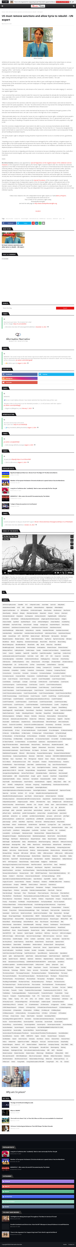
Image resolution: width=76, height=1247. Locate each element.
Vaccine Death (48, 1021)
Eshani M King (59, 750)
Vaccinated (39, 1016)
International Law (33, 218)
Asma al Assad (27, 624)
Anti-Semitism (14, 619)
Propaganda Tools (18, 907)
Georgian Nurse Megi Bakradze (11, 773)
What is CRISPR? (15, 1110)
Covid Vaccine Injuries (8, 684)
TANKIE (30, 967)
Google (33, 776)
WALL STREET (64, 1044)
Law (59, 824)
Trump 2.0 (5, 996)
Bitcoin (13, 642)
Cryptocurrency (13, 707)
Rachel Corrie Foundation (40, 913)
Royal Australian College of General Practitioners (43, 927)
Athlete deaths (19, 630)
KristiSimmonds (22, 824)
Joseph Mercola (30, 819)
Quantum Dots (65, 910)
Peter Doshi (51, 890)
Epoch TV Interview (25, 750)
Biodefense (6, 642)
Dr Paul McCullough (61, 733)
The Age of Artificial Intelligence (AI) (21, 1103)
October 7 (11, 876)
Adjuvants (29, 607)
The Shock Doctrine (59, 981)
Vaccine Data (39, 1021)
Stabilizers (22, 959)
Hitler (64, 781)
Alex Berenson (57, 610)
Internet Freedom (20, 804)
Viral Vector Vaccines (53, 1041)
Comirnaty (65, 667)
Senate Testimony (18, 941)
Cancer (4, 653)
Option (61, 879)
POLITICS (34, 899)
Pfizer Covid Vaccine (43, 893)
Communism (6, 670)
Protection (66, 907)
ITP (40, 807)
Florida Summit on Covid (19, 762)
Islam (52, 804)
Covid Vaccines (33, 684)
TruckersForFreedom (47, 993)
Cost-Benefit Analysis (42, 676)
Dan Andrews (27, 707)
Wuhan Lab (49, 1059)
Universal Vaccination (58, 1001)
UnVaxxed (20, 1004)
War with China (44, 1047)
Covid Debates (7, 682)
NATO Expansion (12, 861)
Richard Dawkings (16, 921)
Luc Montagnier (16, 833)
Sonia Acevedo (50, 950)
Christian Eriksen (56, 662)
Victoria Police (55, 1039)
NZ (69, 873)
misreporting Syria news (63, 847)
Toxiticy (21, 990)
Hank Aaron (26, 779)
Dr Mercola (6, 733)
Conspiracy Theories (59, 670)
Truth (33, 996)
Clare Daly (61, 664)
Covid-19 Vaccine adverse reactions (12, 693)
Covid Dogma (16, 682)
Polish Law (26, 899)
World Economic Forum (21, 1059)
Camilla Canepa (30, 650)
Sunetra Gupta (52, 961)
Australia (38, 630)
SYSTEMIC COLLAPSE (8, 967)
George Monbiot (41, 770)
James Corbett (28, 810)
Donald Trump (18, 727)
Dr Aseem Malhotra (41, 727)
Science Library (7, 939)
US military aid (45, 1010)
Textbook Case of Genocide (57, 970)
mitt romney (13, 850)
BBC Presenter (45, 636)
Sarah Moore (38, 933)
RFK (71, 919)
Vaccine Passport (19, 1027)
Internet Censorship (8, 804)
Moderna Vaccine (55, 850)
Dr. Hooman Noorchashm (42, 739)
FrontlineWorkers (7, 764)
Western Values (30, 1053)
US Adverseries (45, 1004)
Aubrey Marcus (30, 630)
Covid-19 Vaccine (38, 690)
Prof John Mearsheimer (33, 901)
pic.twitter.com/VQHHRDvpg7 (12, 405)
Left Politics (30, 827)
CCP (47, 656)
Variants (43, 1036)
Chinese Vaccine (35, 662)
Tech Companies (54, 967)
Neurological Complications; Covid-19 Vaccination (16, 864)
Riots (36, 921)
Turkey (4, 999)
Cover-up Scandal (54, 676)
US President (53, 1013)
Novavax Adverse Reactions (10, 873)
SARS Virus (47, 933)
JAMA (12, 810)
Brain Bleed (58, 644)
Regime (58, 916)
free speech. (36, 762)
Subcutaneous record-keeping (16, 961)
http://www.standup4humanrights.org (46, 203)
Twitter (10, 999)
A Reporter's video (35, 604)
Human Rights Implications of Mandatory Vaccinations (17, 790)
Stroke (4, 961)
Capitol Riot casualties (45, 653)
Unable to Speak (46, 1001)
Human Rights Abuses (41, 787)
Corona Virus (16, 673)
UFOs (31, 999)
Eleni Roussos (46, 744)
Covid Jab (24, 682)
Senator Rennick (39, 941)
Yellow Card (6, 1061)
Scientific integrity (17, 939)
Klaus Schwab (6, 824)
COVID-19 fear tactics (8, 687)
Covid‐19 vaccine (35, 696)
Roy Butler (25, 927)
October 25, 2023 (29, 525)
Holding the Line (19, 784)
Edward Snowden (24, 744)
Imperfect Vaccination (58, 799)
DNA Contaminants (63, 722)
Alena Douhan (9, 218)
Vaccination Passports (62, 1019)
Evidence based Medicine (20, 756)
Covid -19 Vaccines (25, 679)
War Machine (14, 1047)
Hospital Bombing (46, 784)
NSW (32, 873)
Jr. (64, 819)
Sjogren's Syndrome (54, 947)
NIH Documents (20, 867)
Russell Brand (6, 930)
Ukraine (48, 999)
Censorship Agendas (8, 659)
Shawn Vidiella (17, 944)
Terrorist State (44, 970)
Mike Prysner (23, 847)
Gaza (33, 767)
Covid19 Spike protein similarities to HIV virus (37, 699)
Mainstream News (39, 833)
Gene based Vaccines (65, 767)
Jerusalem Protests (53, 813)
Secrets (48, 939)
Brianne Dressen (51, 647)
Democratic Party (62, 716)
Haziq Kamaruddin (45, 779)
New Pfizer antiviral (36, 864)
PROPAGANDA (6, 907)
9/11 (26, 604)
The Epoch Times (63, 976)
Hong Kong (36, 784)
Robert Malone (17, 924)
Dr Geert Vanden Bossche (28, 730)
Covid (4, 679)
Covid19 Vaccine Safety (61, 702)
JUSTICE (14, 821)
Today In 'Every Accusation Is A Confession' (23, 504)
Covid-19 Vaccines (23, 696)
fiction (46, 759)
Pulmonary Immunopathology (26, 910)
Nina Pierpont (38, 867)
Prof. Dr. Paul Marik (59, 901)
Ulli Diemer (65, 999)
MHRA (29, 844)
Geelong (55, 767)
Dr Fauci (17, 730)
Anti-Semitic (6, 619)
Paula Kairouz (52, 884)
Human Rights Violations (39, 790)
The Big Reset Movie (53, 973)
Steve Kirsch (69, 959)
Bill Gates (68, 639)
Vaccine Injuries (41, 1024)
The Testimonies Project (9, 984)
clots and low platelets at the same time (23, 667)
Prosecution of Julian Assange (41, 907)
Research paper (54, 919)
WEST (53, 1050)
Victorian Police (65, 1039)
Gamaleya (5, 767)
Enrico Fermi (51, 747)
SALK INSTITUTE (7, 933)
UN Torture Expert (34, 1001)
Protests (5, 910)
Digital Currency (51, 719)
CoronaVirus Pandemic (59, 673)
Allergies (22, 613)
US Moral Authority (21, 1013)
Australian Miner (18, 633)
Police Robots (18, 899)
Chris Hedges (45, 662)
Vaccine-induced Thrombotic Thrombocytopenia (43, 1033)
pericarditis (24, 890)
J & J (52, 807)
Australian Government (62, 630)
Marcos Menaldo (61, 836)
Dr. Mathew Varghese (65, 739)
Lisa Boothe (35, 830)
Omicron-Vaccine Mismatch (32, 876)
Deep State (39, 713)
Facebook (48, 756)
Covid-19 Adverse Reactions (54, 684)
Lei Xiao (37, 827)
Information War (41, 801)
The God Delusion (19, 979)
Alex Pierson (67, 610)
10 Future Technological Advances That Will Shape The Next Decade (31, 1126)
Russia (14, 930)
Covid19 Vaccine (33, 702)
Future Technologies (19, 764)
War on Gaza (23, 1047)
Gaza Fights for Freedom (43, 767)
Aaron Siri (53, 604)
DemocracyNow (51, 716)
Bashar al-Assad (35, 636)
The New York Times (24, 981)
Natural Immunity (23, 861)
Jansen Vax (47, 810)
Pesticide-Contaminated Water (38, 890)
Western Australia (7, 1053)
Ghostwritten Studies (41, 773)
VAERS (22, 1036)
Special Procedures (39, 180)
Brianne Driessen (62, 647)
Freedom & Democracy (55, 762)
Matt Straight (6, 841)
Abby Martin (61, 604)
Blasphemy (20, 642)
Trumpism (13, 996)
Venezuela (31, 1039)
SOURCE (38, 211)
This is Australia (36, 984)
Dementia (34, 716)
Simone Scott (36, 947)
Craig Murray (64, 704)
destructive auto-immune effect (19, 719)
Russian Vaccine (35, 930)
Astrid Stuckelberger (8, 630)
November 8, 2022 (41, 327)
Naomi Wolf (14, 859)
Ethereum (21, 753)
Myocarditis (63, 856)
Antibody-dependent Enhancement (30, 619)
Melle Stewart (6, 844)
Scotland (33, 939)
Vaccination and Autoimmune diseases (43, 1019)
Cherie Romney (65, 659)
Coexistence (57, 667)
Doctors (5, 724)
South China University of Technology (12, 953)
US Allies (63, 1004)
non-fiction (18, 870)
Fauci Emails (19, 759)
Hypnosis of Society (65, 790)
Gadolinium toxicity (41, 764)
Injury (48, 801)
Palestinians (36, 881)
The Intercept (59, 979)
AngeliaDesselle (52, 616)
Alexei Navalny (6, 613)
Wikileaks (46, 1056)
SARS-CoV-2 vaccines (48, 936)
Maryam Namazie (35, 839)
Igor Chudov (28, 796)
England (34, 747)
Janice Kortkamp (38, 810)
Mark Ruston (14, 839)
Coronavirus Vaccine (8, 676)
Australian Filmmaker (48, 630)
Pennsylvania (39, 887)
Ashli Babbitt (6, 624)
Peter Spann (17, 893)
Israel (71, 804)
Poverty (5, 901)
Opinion (54, 879)
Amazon (50, 613)
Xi (67, 1059)
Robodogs (38, 924)
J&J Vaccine (62, 807)
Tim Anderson (46, 987)
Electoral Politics (36, 744)
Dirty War (67, 719)
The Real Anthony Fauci (38, 981)
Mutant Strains (46, 856)
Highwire (49, 781)
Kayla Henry (30, 821)
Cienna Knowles (41, 664)
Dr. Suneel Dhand (32, 742)
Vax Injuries (62, 1036)
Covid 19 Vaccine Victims (58, 679)
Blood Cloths (43, 642)
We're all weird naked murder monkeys (34, 1050)
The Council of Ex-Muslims (9, 976)
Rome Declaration (65, 924)
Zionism (66, 1061)
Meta (24, 844)
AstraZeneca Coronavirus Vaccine (20, 627)
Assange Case (44, 624)
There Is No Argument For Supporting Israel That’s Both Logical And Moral (33, 1232)
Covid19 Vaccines (7, 704)
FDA (25, 759)
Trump (66, 993)
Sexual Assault (49, 941)
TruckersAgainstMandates (19, 993)
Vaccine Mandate (67, 1024)
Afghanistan (49, 607)
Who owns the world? (8, 1056)
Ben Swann (64, 636)
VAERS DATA (30, 1036)
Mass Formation (52, 839)
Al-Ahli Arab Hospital (36, 610)
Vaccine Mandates (7, 1027)
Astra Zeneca (65, 624)
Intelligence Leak (57, 801)
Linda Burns (16, 830)
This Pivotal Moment (47, 984)
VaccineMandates (63, 1033)
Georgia (61, 770)
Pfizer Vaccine (54, 893)
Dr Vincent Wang (7, 739)
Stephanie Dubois (48, 959)
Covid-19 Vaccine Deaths (30, 693)
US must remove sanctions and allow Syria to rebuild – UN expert (13, 246)
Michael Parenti (57, 844)
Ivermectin (46, 807)
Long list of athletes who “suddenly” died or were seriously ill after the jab (33, 488)
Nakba (70, 856)
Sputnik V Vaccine (13, 959)
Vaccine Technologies (41, 1030)
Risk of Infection (55, 921)
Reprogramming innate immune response (37, 919)
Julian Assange (6, 821)
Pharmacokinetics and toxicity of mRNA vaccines (36, 896)
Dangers (54, 707)
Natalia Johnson (56, 859)
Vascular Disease (52, 1036)
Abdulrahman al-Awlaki (9, 607)
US (26, 1004)
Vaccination (28, 1019)
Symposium (55, 964)
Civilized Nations (51, 664)
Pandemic (44, 881)
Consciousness (40, 670)
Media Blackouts (32, 841)
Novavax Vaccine (24, 873)
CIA (15, 664)
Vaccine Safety (17, 1030)
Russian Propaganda (23, 930)
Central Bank (19, 659)
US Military (36, 1010)
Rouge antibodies (15, 927)
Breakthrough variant (8, 647)
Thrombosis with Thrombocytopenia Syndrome (27, 987)
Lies (71, 827)
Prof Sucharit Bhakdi (46, 901)
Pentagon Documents (58, 887)
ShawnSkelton (26, 944)
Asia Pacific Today (16, 624)
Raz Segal (66, 913)
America (57, 613)
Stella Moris (38, 959)
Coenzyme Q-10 (47, 667)
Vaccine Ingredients (30, 1024)
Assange (36, 624)
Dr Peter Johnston (7, 736)
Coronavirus (34, 673)
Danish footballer (19, 710)
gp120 (39, 776)
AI (18, 610)
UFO (26, 999)
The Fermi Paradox (8, 979)
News (55, 864)
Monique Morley (7, 853)
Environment (60, 747)
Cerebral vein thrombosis (31, 659)
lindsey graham (26, 830)
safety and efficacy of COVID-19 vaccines (57, 930)
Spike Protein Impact (54, 956)
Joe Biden (25, 816)
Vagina (37, 1036)
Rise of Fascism (44, 921)
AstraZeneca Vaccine (55, 627)
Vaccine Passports (30, 1027)
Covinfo (56, 704)
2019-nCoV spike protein (9, 604)
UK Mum (41, 999)
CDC (51, 656)
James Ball (19, 810)
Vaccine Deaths (58, 1021)
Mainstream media (27, 833)
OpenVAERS (47, 879)
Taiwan (17, 967)
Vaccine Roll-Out (7, 1030)
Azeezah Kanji (12, 636)
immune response (38, 796)
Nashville (47, 859)
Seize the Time (65, 939)
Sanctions (49, 218)
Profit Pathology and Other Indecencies (45, 904)
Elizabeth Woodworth (57, 744)
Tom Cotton (6, 990)
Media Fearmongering (44, 841)
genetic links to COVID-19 (9, 770)
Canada (38, 650)
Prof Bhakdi (21, 901)
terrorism (35, 970)
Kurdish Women (33, 824)
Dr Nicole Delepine (48, 733)
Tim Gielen (55, 987)
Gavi (29, 767)
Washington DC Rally (16, 1050)
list (56, 830)
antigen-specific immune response (50, 619)
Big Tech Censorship (58, 639)
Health (54, 779)
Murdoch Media (36, 856)
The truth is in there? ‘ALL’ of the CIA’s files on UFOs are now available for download (36, 1118)
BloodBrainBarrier (20, 644)
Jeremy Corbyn (41, 813)
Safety (43, 930)
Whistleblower (49, 1053)
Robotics (46, 924)
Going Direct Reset (24, 776)
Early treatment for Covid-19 (54, 742)
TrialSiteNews (6, 993)
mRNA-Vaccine (6, 856)
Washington (6, 1050)
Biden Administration (37, 639)
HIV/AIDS (10, 784)
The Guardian (41, 979)
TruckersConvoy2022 (33, 993)
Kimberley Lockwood (49, 821)
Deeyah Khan (47, 713)
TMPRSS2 (70, 987)
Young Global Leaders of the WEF (35, 1061)
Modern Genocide (23, 850)
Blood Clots (52, 642)
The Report (49, 981)
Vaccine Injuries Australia (54, 1024)
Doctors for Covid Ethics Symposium (33, 724)
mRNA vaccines (69, 853)
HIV (69, 781)
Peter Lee (59, 890)
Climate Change (7, 667)
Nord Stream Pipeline (28, 870)
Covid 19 (34, 679)
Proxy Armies (12, 910)
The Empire (54, 976)
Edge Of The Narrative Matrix (10, 744)
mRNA (39, 853)
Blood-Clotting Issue (8, 644)
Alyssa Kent (43, 613)
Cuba (20, 707)
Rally (50, 913)
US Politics (44, 1013)
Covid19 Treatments (8, 702)
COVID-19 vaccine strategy (10, 696)
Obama (5, 876)
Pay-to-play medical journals (10, 887)
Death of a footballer (66, 710)
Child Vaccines (6, 662)
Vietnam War (12, 1041)
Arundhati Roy (65, 622)
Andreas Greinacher (40, 616)
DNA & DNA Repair (51, 722)
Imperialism (69, 799)
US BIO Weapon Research (9, 1007)
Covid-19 (41, 684)
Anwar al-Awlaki (7, 622)
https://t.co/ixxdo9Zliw (19, 324)
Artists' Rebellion (55, 622)
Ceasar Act (17, 218)
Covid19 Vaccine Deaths (46, 702)
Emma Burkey (6, 747)
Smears (63, 947)
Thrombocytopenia (60, 984)
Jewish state (6, 816)
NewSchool (62, 864)
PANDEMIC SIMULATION (55, 881)
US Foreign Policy (30, 1007)
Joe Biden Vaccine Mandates (37, 816)
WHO (66, 1053)
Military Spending (50, 847)
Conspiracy (49, 670)
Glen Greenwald (63, 773)
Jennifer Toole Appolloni (29, 813)
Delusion (26, 716)
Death (56, 710)
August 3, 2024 (22, 363)
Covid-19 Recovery (44, 687)
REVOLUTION (64, 919)
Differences (42, 719)
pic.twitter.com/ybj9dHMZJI (11, 442)
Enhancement (42, 747)
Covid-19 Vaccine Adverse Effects (54, 690)
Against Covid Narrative (9, 610)
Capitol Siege (57, 653)
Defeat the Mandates (58, 713)
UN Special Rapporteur (21, 1001)
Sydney (48, 964)
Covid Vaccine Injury (21, 684)
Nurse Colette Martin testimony (57, 873)
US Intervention (28, 1010)
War (71, 1044)
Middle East (42, 218)
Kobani (14, 824)
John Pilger (66, 816)
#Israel (37, 522)
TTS (38, 996)
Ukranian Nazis (56, 999)
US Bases (70, 1004)
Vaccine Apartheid (28, 1021)
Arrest (34, 622)
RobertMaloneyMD (28, 924)
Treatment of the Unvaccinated (33, 990)
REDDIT (37, 916)
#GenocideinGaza (44, 522)
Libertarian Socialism (57, 827)
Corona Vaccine (7, 673)
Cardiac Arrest (66, 653)
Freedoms (66, 762)
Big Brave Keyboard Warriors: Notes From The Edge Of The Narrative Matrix (33, 473)
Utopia (23, 1016)
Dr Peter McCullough (19, 736)
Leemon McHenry (19, 827)
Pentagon (47, 887)
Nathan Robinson (67, 859)
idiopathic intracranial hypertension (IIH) (46, 793)
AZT (19, 636)
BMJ (38, 644)
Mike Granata (14, 847)
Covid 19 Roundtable (44, 679)
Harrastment (34, 779)
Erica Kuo (51, 750)
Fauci (12, 759)
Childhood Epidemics (18, 662)
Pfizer (24, 893)
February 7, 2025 (27, 408)
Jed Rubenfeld (61, 810)
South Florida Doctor (30, 953)
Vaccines (16, 1036)
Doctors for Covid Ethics (15, 724)
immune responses (51, 796)
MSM (14, 856)
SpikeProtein (65, 956)
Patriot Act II (43, 884)
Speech (5, 956)
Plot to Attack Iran (7, 899)
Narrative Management (26, 859)
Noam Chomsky (57, 867)
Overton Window (19, 881)
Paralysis (16, 884)
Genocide (20, 770)
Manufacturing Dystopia (39, 836)
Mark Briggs (6, 839)
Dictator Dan (33, 719)
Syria (60, 218)
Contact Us (71, 1244)
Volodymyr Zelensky (53, 1044)
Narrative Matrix (38, 859)
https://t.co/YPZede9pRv (66, 522)
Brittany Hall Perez (7, 650)
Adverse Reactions (39, 607)
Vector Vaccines (23, 1039)
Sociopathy (41, 950)
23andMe (20, 604)
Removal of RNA (19, 919)
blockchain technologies (31, 642)
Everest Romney (7, 756)
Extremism (31, 756)
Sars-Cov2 (59, 936)
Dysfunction (42, 742)
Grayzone (45, 776)
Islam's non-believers (61, 804)
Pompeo (58, 899)
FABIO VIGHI (40, 756)
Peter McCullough (7, 893)
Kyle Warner (42, 824)
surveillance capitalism (9, 964)
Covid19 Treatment (57, 699)
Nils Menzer (30, 867)
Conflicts (23, 670)
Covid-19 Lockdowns (31, 687)
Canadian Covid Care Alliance (50, 650)
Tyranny (17, 999)
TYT (22, 999)
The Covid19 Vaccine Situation (26, 976)
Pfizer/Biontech (18, 896)
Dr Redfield (42, 736)
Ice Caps (31, 793)
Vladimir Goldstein (32, 1044)
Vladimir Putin (42, 1044)
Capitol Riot (34, 653)
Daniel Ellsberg (63, 707)
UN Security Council (8, 1001)
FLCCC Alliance (6, 762)
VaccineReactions (7, 1036)
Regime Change (67, 916)
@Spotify (13, 459)
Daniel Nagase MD (7, 710)
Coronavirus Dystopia (45, 673)
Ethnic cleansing (31, 753)
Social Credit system (8, 950)
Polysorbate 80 (50, 899)
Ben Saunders (55, 636)
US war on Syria (15, 1016)
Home (3, 12)
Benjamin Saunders (8, 639)
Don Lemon (67, 724)
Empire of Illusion (25, 747)
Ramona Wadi (58, 913)
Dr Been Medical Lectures (55, 727)
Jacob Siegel (6, 810)
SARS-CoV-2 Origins (8, 936)
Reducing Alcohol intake (48, 916)
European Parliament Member (62, 753)
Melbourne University (66, 841)
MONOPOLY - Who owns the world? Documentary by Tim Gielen (30, 496)
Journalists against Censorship (53, 819)
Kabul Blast (22, 821)
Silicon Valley (6, 947)
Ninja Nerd (47, 867)
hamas (19, 779)
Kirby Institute (60, 821)
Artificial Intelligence (43, 622)
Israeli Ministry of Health (26, 807)
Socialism (27, 950)
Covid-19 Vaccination (8, 690)
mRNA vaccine (58, 853)
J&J (56, 807)
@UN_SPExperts (61, 196)
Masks (44, 839)
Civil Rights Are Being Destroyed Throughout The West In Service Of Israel (33, 1216)
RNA (62, 921)
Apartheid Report (25, 622)
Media (24, 841)
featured (40, 759)
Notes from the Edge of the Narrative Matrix (48, 870)
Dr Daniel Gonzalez (8, 730)
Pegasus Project (29, 887)
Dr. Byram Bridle (29, 739)
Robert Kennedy (7, 924)
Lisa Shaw (43, 830)
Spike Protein (29, 956)
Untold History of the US (9, 1004)
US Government (7, 1010)
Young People (50, 1061)
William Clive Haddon (56, 1056)
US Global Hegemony (65, 1007)
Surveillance (61, 961)
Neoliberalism (53, 861)
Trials (65, 990)
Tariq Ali (45, 967)
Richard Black (6, 921)
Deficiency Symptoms (8, 716)
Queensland (6, 913)
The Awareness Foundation (39, 973)
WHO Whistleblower (21, 1056)
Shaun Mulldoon (7, 944)
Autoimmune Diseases (64, 633)
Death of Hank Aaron (8, 713)
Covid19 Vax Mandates (32, 704)
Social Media (19, 950)
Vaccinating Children (50, 1016)
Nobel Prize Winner (8, 870)
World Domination (8, 1059)
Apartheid (16, 622)
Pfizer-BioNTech (64, 893)
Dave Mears (39, 710)
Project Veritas (61, 904)
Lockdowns (62, 830)
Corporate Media (20, 676)
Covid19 (44, 696)
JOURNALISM (40, 819)
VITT (23, 1044)
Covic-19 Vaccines (66, 676)
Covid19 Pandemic (18, 699)
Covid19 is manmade (63, 696)
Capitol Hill (26, 653)
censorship (66, 656)
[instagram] (20, 378)
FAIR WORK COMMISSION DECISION (62, 756)
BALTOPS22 (25, 636)
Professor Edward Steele (9, 904)
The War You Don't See (24, 984)
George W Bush (52, 770)
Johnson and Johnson (8, 819)
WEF (48, 1050)
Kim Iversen (38, 821)
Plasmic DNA (65, 896)
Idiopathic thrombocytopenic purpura (13, 796)
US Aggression (55, 1004)
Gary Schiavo (22, 767)
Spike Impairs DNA (19, 956)
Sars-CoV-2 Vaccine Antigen (34, 936)
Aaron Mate (45, 604)
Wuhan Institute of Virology (36, 1059)
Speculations (63, 953)
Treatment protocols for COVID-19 (53, 990)
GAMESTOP (13, 767)
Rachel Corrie (15, 913)
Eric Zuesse (44, 750)
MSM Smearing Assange (23, 856)
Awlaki (4, 636)
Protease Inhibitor (56, 907)
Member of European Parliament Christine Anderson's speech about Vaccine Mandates (37, 480)
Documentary (49, 724)
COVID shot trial (43, 682)
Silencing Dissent (59, 944)
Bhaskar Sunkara (19, 639)
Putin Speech (45, 910)
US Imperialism (17, 1010)
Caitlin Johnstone (19, 650)
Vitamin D (17, 1044)
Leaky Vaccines (66, 824)
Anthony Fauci (62, 616)
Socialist (34, 950)
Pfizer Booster (32, 893)
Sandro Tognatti (29, 933)
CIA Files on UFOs (23, 664)
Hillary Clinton (57, 781)
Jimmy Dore (14, 816)
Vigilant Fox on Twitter (23, 1041)
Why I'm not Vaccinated (35, 1056)
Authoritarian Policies (50, 633)
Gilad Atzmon (52, 773)
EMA (67, 744)
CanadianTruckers (65, 650)
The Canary (64, 973)
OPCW (58, 876)
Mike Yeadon (40, 847)
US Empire (21, 1007)
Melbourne (55, 841)
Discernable (6, 722)
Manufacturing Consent (24, 836)
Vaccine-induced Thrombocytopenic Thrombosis (15, 1033)
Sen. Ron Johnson (7, 941)
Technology (15, 970)
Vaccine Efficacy (7, 1024)
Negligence (44, 861)
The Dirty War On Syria (42, 976)
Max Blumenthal (16, 841)
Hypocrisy (5, 793)
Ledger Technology (8, 827)
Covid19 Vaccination (21, 702)
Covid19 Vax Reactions (46, 704)
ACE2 (18, 607)
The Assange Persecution (22, 973)
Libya (66, 827)
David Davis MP (49, 710)
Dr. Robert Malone (20, 742)
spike (10, 956)
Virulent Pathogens (8, 1044)
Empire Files (15, 747)
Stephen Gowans (59, 959)
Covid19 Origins (7, 699)
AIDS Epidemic (24, 610)
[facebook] (20, 374)
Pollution (41, 899)
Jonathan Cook (20, 819)
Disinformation (15, 722)
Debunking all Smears (27, 713)
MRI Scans (32, 853)
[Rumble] (56, 378)
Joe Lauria (49, 816)
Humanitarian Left (53, 790)
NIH (13, 867)
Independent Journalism (9, 801)
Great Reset (53, 776)
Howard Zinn (20, 787)
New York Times (48, 864)
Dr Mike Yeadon (26, 733)
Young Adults (20, 1061)
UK (36, 999)
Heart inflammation (17, 781)
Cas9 (37, 656)
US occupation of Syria (34, 1013)
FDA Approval (32, 759)
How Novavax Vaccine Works (60, 784)
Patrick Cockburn (33, 884)
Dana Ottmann (46, 707)
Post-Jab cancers (67, 899)
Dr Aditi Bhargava (28, 727)
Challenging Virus (45, 659)
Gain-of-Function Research (59, 764)
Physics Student (55, 896)
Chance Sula (55, 659)
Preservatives (12, 901)
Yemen (13, 1061)
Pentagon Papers (7, 890)
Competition (15, 670)
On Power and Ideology (48, 876)
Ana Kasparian (29, 616)
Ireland (47, 804)
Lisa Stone (50, 830)
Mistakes (5, 850)
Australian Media (7, 633)
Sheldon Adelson (37, 944)
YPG (57, 1061)
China (27, 662)
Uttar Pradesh (30, 1016)
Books (42, 644)
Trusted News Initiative (24, 996)
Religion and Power (8, 919)
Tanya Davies (37, 967)
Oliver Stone (20, 876)
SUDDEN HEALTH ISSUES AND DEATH (36, 961)
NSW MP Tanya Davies (41, 873)
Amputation (20, 616)
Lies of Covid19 (7, 830)
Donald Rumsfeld (7, 727)
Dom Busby (58, 724)
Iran (35, 804)
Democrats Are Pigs (19, 2)
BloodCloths (31, 644)
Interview (29, 804)
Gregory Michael (63, 776)
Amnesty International (8, 616)
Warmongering (55, 1047)
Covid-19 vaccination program (24, 690)
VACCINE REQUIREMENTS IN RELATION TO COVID (50, 1027)
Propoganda (28, 907)
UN (7, 12)
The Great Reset (31, 979)
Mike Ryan (32, 847)
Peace (21, 887)
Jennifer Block (16, 813)
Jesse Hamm (63, 813)
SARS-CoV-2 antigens (65, 933)
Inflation (32, 801)
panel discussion (7, 884)
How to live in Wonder (8, 787)
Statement (55, 218)
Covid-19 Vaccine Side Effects (63, 693)
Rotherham (6, 927)
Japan (54, 810)
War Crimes (6, 1047)
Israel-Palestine (7, 807)
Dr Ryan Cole (62, 736)
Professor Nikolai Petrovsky (25, 904)
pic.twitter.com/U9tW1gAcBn (24, 360)
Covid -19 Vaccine (12, 679)
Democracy (42, 716)
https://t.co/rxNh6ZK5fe (20, 424)
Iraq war (40, 804)
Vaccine (5, 1021)
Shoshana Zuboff (48, 944)
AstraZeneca (6, 627)
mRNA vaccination (48, 853)
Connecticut (31, 670)
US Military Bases (55, 1010)
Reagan (5, 916)
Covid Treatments (54, 682)
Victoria (47, 1039)
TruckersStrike (58, 993)
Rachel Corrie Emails (26, 913)
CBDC (42, 656)
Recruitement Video (28, 916)
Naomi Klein (6, 859)
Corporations (30, 676)
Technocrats (6, 970)
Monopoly (16, 853)
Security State (55, 939)
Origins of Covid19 (8, 881)
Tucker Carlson (45, 996)
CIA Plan (32, 664)
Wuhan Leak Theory (59, 1059)
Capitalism (18, 653)
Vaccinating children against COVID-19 (13, 1019)
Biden (27, 639)
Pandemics (67, 881)
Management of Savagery (9, 836)
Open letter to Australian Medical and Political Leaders (17, 879)
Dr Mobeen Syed (37, 733)
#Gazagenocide (54, 522)
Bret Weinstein (31, 647)
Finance (53, 759)
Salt (14, 933)
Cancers (11, 653)
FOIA (29, 762)
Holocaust (28, 784)
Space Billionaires (42, 953)
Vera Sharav (40, 1039)
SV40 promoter (40, 964)
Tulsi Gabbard (55, 996)
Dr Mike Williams (15, 733)
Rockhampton (54, 924)
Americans (64, 613)
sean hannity (40, 939)
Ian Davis (20, 793)
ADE (23, 607)
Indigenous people (23, 801)
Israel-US (15, 807)
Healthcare (61, 779)
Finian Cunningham (62, 759)
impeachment (46, 799)
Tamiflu (23, 967)
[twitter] (56, 374)
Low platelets (6, 833)
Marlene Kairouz (24, 839)
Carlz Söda (30, 656)
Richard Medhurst (28, 921)
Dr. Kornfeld (55, 739)
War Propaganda (33, 1047)
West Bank (59, 1050)
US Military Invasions (8, 1013)
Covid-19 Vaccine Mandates (46, 693)
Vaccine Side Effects (28, 1030)
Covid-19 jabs (19, 687)
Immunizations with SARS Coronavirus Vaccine (29, 799)
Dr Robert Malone (52, 736)
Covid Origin (33, 682)
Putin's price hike (55, 910)
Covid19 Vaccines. (19, 704)
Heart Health (6, 781)
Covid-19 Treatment (56, 687)
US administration (33, 1004)
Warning (63, 1047)
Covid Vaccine (64, 682)
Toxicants (13, 990)
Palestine (28, 881)
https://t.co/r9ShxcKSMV (24, 459)
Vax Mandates (6, 1039)
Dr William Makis (18, 739)
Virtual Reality (64, 1041)
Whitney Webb (59, 1053)
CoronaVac (25, 673)
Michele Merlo (67, 844)
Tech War (63, 967)
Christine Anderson (67, 662)
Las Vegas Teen (52, 824)
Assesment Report (55, 624)
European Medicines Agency (44, 753)
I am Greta (13, 793)
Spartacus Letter (53, 953)
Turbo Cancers (65, 996)
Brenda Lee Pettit (20, 647)
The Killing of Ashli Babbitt (9, 981)
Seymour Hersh (60, 941)
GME (15, 776)
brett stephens (41, 647)
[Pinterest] (56, 382)
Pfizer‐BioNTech (7, 896)
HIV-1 (4, 784)
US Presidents (62, 1013)
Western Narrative (19, 1053)
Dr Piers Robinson (32, 736)
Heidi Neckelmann (39, 781)
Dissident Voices (26, 722)
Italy (36, 807)
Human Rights (24, 218)
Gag (49, 764)
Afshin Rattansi (58, 607)
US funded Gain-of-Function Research (47, 1007)
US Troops (5, 1016)
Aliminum (15, 613)
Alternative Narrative (32, 613)
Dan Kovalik (37, 707)
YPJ (61, 1061)
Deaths (18, 713)
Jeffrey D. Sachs (7, 813)
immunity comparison (8, 799)
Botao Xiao (49, 644)
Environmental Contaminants (10, 750)
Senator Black (29, 941)
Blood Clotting (62, 642)
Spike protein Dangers (41, 956)
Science (66, 936)
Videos (4, 1041)
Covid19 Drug (52, 696)
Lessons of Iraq (45, 827)
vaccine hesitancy (17, 1024)
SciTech (26, 939)
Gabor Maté (30, 764)
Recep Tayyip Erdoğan (15, 916)
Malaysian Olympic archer (53, 833)
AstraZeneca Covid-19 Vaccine (40, 627)
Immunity (60, 796)
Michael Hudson (46, 844)
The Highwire (50, 979)
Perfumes (16, 890)
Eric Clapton (35, 750)
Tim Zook (62, 987)
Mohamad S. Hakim (67, 850)
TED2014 (22, 970)
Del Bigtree (19, 716)
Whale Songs (40, 1053)
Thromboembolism (8, 987)
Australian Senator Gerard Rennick (34, 633)
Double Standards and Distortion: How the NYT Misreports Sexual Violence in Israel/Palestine (39, 1224)
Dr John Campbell (42, 730)
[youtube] (20, 382)
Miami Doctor (36, 844)
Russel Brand (61, 927)
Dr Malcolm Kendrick (66, 730)
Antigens (64, 619)
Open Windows (38, 879)
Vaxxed (14, 1039)
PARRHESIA (24, 884)
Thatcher (69, 970)
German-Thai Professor (28, 773)
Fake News (5, 759)
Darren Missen (30, 710)
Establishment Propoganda (10, 753)
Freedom (44, 762)
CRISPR (4, 707)
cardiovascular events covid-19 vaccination (14, 656)
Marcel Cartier (51, 836)
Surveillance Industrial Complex (25, 964)
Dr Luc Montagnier (54, 730)
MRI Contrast (24, 853)
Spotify (4, 959)
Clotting (38, 667)
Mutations (55, 856)
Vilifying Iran (35, 1041)
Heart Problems (28, 781)
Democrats (6, 719)
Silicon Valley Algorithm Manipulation (21, 947)
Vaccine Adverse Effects (15, 1021)
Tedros (29, 970)
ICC (26, 793)
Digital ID (60, 719)
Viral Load (42, 1041)
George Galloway (30, 770)
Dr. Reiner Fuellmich (8, 742)
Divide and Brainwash (38, 722)
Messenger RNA (16, 844)
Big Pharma (48, 639)
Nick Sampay (6, 867)
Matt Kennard (62, 839)
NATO (4, 861)
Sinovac (44, 947)
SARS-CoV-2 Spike (19, 936)
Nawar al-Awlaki (35, 861)
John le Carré (57, 816)
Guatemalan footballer (9, 779)
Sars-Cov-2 (55, 933)
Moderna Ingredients (42, 850)
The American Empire (8, 973)
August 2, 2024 (29, 445)
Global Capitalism (7, 776)
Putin (38, 910)
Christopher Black (7, 664)
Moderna (32, 850)
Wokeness (67, 1056)
